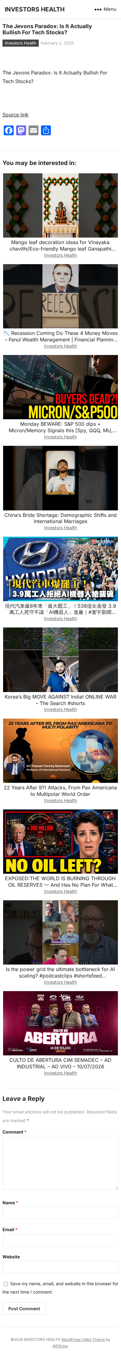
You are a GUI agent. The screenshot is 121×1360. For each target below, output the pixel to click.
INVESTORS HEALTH (35, 9)
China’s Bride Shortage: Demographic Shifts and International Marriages (60, 518)
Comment (14, 1131)
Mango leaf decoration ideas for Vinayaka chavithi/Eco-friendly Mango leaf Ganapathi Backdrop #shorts (60, 248)
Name (10, 1202)
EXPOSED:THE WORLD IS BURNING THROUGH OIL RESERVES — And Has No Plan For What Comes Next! (60, 884)
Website (11, 1256)
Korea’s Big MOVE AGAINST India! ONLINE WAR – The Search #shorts (60, 700)
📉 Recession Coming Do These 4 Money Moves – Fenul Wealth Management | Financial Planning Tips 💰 (60, 339)
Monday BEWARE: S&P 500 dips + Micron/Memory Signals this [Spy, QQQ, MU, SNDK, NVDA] (60, 430)
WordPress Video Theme (83, 1339)
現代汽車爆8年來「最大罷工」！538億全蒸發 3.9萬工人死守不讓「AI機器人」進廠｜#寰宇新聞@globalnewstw (60, 612)
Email (10, 1229)
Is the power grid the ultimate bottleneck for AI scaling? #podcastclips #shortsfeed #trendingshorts (60, 975)
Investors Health (20, 42)
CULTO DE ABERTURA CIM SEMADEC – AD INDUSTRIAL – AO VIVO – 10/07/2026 (60, 1063)
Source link (15, 115)
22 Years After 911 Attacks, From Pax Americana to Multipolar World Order (60, 790)
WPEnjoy (60, 1346)
